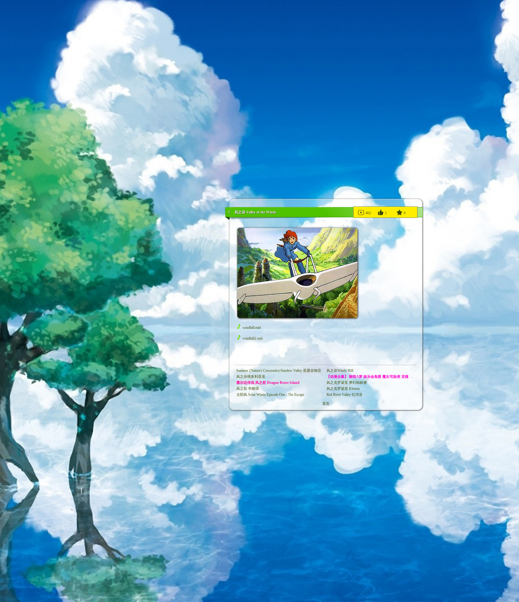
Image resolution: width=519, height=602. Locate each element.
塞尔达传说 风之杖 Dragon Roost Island (267, 382)
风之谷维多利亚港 (250, 376)
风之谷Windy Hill (339, 370)
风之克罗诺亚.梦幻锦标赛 (346, 382)
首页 (325, 404)
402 (368, 213)
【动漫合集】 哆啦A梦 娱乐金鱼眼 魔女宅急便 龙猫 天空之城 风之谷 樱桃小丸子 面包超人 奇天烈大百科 (409, 376)
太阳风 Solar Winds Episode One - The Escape (270, 395)
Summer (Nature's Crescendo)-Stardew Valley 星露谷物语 (278, 370)
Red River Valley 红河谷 (344, 395)
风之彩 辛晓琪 (247, 389)
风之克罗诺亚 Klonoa (343, 389)
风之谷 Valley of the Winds (255, 212)
